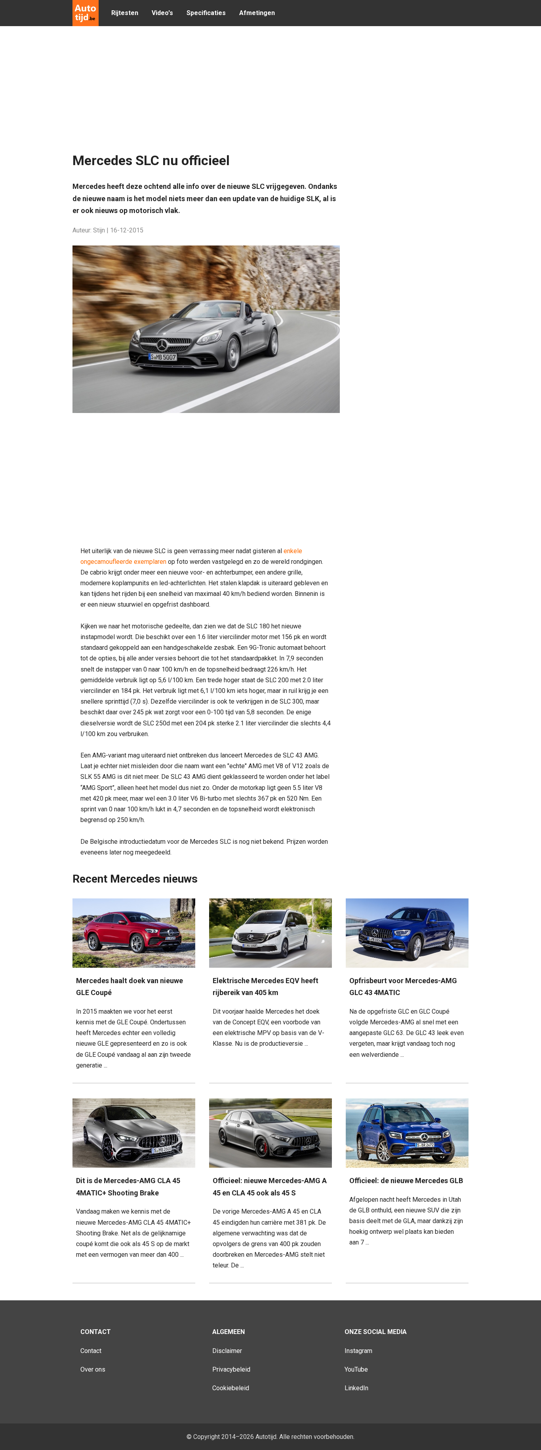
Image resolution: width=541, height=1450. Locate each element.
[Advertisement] (264, 91)
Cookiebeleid (230, 1388)
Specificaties (206, 13)
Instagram (358, 1351)
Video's (162, 13)
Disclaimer (227, 1351)
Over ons (92, 1369)
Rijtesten (124, 13)
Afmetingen (257, 13)
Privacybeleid (231, 1369)
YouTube (356, 1369)
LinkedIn (356, 1388)
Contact (90, 1351)
